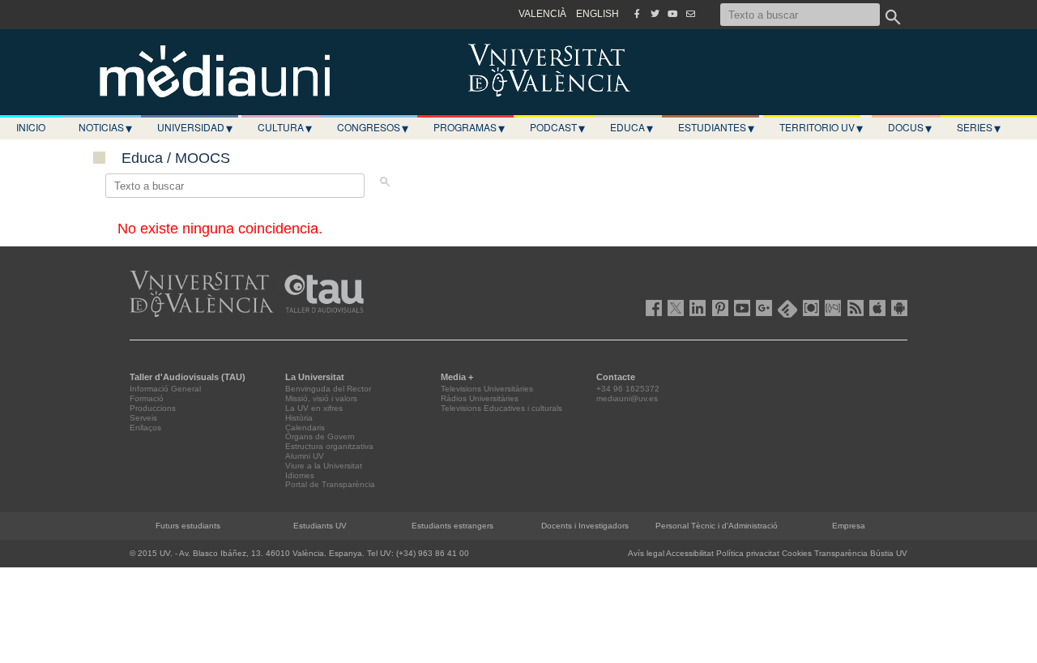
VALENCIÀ (542, 13)
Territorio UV (821, 127)
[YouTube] (672, 13)
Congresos (372, 127)
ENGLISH (597, 13)
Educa (631, 127)
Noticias (105, 127)
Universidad (195, 127)
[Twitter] (654, 13)
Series (979, 127)
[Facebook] (636, 13)
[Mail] (690, 13)
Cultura (285, 127)
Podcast (557, 127)
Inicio (30, 127)
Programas (469, 127)
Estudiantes (716, 127)
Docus (910, 127)
